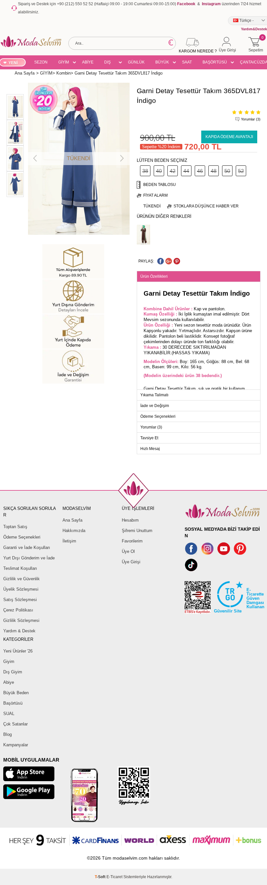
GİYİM (63, 62)
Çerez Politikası (18, 610)
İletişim (69, 541)
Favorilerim (132, 541)
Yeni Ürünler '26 (18, 651)
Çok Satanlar (15, 724)
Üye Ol (128, 551)
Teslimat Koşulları (20, 568)
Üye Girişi (131, 561)
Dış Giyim (12, 671)
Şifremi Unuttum (137, 530)
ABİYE (87, 62)
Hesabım (130, 520)
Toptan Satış (15, 526)
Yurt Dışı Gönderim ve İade (29, 557)
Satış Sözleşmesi (20, 599)
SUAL (8, 713)
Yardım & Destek (19, 630)
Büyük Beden (16, 692)
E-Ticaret (114, 877)
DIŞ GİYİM (109, 63)
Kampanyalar (15, 744)
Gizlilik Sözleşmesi (21, 620)
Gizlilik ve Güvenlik (21, 578)
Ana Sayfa (72, 520)
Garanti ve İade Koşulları (26, 547)
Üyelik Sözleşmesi (20, 589)
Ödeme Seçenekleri (21, 537)
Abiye (8, 682)
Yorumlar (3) (250, 119)
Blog (7, 734)
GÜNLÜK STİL (136, 63)
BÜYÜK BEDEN (162, 63)
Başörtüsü (12, 703)
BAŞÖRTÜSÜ (215, 62)
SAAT (187, 62)
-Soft (100, 877)
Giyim (8, 661)
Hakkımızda (74, 530)
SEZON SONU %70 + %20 (41, 63)
